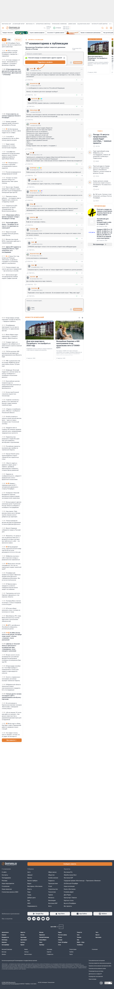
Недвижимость (32, 906)
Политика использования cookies (97, 968)
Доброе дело (31, 897)
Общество (51, 875)
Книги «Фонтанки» (70, 889)
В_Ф (31, 152)
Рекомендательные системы (96, 971)
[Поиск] (102, 27)
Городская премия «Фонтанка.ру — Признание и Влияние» (82, 880)
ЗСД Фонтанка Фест (83, 23)
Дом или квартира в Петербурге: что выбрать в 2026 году (38, 343)
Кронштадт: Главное (70, 897)
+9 (76, 213)
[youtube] (43, 918)
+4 (76, 119)
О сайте (4, 872)
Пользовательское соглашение (97, 960)
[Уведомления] (107, 27)
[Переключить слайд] (112, 48)
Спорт (50, 886)
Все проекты (68, 906)
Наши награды (92, 979)
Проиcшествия (53, 883)
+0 (76, 106)
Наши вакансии (7, 889)
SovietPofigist (33, 167)
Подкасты (51, 880)
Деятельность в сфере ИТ (95, 973)
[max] (29, 918)
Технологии (52, 892)
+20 (77, 238)
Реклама (4, 880)
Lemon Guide (72, 23)
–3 (81, 200)
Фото (50, 906)
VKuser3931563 (34, 83)
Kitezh (32, 179)
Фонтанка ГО (30, 23)
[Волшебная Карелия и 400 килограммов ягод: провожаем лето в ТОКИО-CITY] (69, 330)
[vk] (38, 918)
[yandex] (48, 918)
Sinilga (31, 204)
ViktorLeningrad (34, 110)
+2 (76, 296)
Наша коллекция (69, 886)
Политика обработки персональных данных (100, 963)
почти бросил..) (34, 123)
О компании (5, 886)
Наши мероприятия (8, 883)
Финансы (51, 897)
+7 (76, 175)
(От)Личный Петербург (71, 883)
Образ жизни (52, 872)
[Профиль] (111, 27)
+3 (76, 95)
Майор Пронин (33, 190)
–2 (81, 119)
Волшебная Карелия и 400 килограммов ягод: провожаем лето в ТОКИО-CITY (68, 344)
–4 (81, 213)
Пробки (57, 28)
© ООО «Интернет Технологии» (46, 982)
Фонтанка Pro (68, 872)
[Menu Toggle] (3, 27)
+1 (76, 80)
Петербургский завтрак (100, 23)
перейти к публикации (35, 39)
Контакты (5, 875)
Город (29, 895)
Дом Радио (67, 895)
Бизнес (29, 878)
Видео (29, 883)
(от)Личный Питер (19, 23)
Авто (29, 872)
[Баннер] (21, 32)
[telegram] (34, 918)
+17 (77, 284)
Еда (28, 900)
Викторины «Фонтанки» (34, 886)
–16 (82, 175)
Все (4, 40)
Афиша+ (30, 875)
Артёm (31, 68)
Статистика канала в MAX (10, 892)
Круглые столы (69, 900)
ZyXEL (32, 242)
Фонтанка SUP (6, 23)
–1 (81, 225)
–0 (81, 80)
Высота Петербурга (70, 903)
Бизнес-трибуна (32, 880)
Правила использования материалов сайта (100, 965)
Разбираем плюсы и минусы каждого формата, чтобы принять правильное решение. (39, 349)
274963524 (33, 229)
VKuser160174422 (34, 253)
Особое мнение (53, 878)
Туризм (50, 895)
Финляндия (52, 900)
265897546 (33, 217)
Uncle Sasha (34, 288)
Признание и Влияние (59, 23)
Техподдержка (6, 878)
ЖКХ (28, 903)
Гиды (29, 892)
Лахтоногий (34, 98)
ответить (30, 80)
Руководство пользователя (96, 976)
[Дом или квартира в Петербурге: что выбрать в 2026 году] (39, 330)
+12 (77, 164)
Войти (33, 309)
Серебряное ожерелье (43, 23)
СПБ (8, 40)
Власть (29, 889)
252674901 (33, 276)
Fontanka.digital (68, 892)
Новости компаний (34, 317)
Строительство (53, 889)
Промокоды (100, 206)
